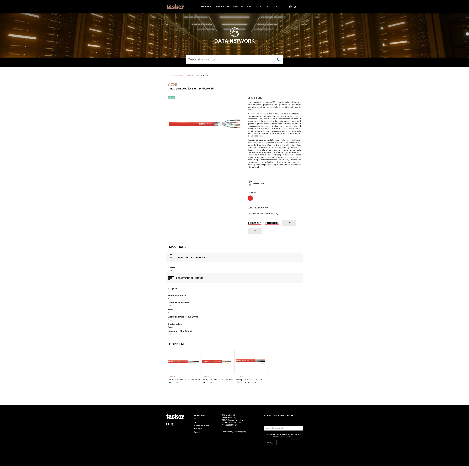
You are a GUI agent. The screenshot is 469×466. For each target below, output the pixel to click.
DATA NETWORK (193, 75)
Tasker (256, 7)
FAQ (195, 422)
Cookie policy (227, 432)
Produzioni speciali (235, 7)
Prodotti (205, 7)
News (248, 7)
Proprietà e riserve (201, 425)
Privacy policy (240, 432)
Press (196, 419)
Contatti (269, 7)
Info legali (198, 429)
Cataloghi (219, 7)
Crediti (197, 432)
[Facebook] (290, 7)
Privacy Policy (288, 437)
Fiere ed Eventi (200, 415)
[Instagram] (295, 7)
